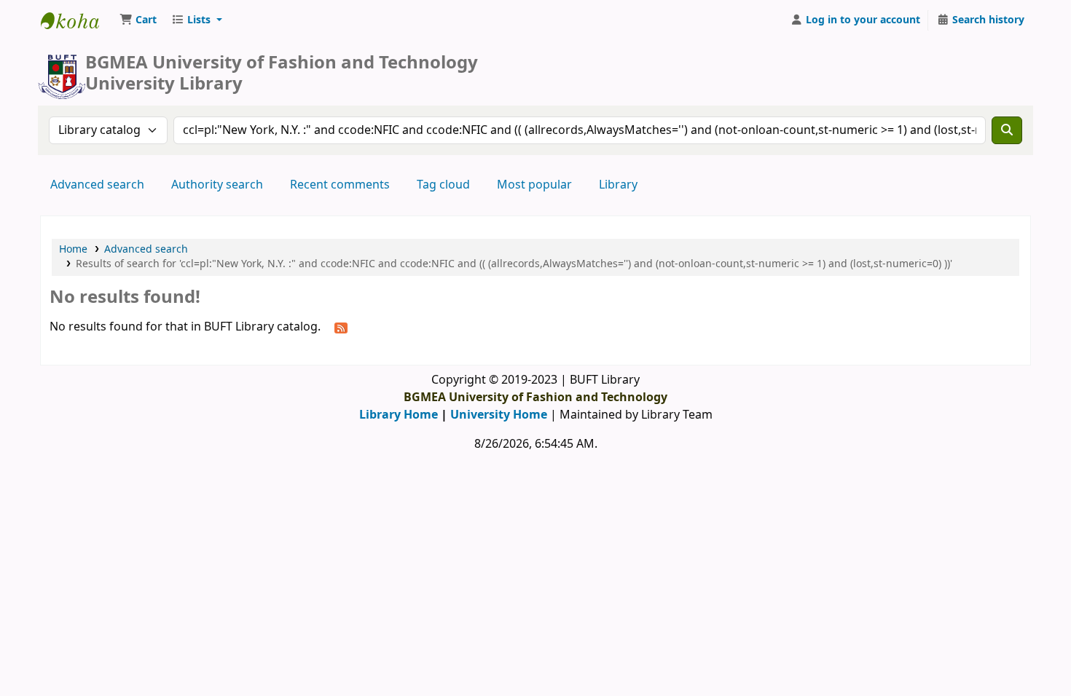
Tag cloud (443, 185)
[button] (138, 20)
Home (73, 249)
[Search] (1007, 130)
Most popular (534, 185)
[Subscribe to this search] (340, 327)
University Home (498, 415)
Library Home (398, 415)
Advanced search (97, 185)
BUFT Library (77, 20)
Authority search (217, 185)
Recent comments (340, 185)
